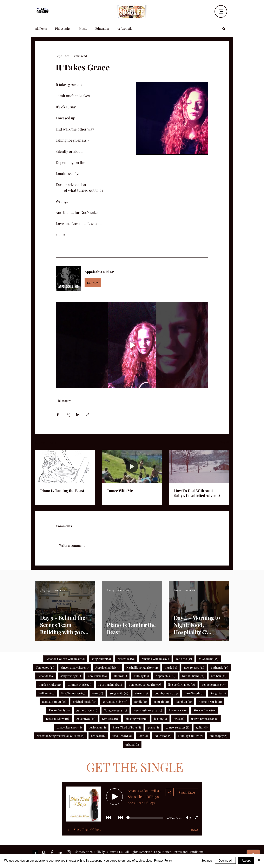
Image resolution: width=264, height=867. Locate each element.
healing (162, 719)
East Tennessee (74, 693)
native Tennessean (206, 719)
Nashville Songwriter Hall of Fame (62, 736)
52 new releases (179, 727)
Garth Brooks (51, 684)
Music (83, 28)
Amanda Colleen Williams (66, 659)
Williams (48, 693)
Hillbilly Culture (191, 736)
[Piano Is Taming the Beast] (65, 466)
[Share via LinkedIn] (78, 415)
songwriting (72, 676)
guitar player (88, 710)
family (141, 701)
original (133, 744)
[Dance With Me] (132, 466)
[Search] (228, 10)
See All (224, 442)
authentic (221, 667)
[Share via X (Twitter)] (68, 415)
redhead (99, 736)
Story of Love (205, 710)
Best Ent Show (59, 719)
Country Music (81, 684)
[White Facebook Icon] (52, 852)
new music (98, 676)
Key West (111, 719)
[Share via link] (88, 415)
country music (167, 693)
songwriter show (70, 727)
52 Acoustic (124, 28)
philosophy (220, 736)
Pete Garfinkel (111, 684)
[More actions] (205, 55)
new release (195, 667)
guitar (203, 727)
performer (98, 727)
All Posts (41, 28)
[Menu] (220, 11)
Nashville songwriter (143, 667)
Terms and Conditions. (188, 852)
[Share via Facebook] (58, 415)
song (99, 693)
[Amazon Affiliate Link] (43, 852)
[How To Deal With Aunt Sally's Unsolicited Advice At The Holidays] (199, 466)
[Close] (259, 860)
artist (180, 719)
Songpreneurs (117, 710)
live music (179, 710)
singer (142, 693)
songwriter (102, 659)
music (172, 667)
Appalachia (167, 676)
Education (102, 28)
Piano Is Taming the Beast (62, 490)
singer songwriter (76, 667)
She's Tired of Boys (128, 727)
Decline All (225, 860)
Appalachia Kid (108, 667)
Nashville (127, 659)
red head (185, 659)
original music (85, 701)
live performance (183, 684)
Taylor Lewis (60, 710)
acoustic (162, 701)
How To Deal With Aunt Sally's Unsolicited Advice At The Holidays (198, 493)
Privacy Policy (163, 860)
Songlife (219, 693)
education (164, 736)
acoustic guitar (55, 701)
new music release (149, 710)
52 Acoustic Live (116, 701)
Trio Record (123, 736)
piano (154, 727)
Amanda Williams (156, 659)
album (122, 676)
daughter (185, 701)
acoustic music (215, 684)
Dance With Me (120, 490)
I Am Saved (195, 693)
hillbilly (142, 676)
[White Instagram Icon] (69, 852)
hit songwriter (137, 719)
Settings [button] (206, 860)
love (144, 736)
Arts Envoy (87, 719)
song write (120, 693)
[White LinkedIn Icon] (60, 852)
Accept (246, 860)
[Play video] (132, 345)
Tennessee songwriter (146, 684)
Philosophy (63, 28)
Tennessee (46, 667)
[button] (224, 28)
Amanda (47, 676)
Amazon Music (211, 701)
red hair (220, 676)
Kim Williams (194, 676)
